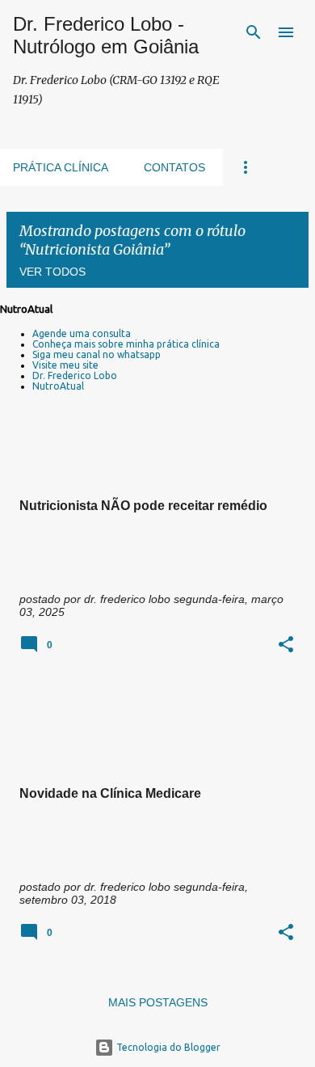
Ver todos (52, 271)
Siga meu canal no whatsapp (96, 354)
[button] (286, 645)
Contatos (174, 167)
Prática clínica (60, 167)
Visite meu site (65, 365)
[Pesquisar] (253, 32)
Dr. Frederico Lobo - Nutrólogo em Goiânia (106, 35)
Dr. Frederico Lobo (74, 375)
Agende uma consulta (81, 333)
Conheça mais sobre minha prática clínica (126, 344)
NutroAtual (58, 386)
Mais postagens (158, 1002)
